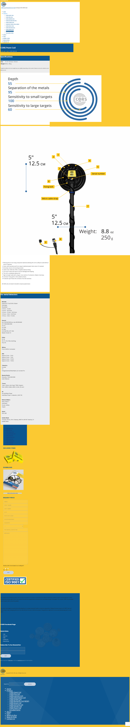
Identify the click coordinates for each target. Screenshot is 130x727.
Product (5, 13)
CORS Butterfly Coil (10, 437)
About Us (5, 636)
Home (4, 11)
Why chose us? (5, 605)
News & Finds (6, 40)
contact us (20, 660)
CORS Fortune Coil (10, 27)
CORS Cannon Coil (10, 18)
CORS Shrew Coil (10, 29)
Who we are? (5, 594)
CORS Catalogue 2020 (12, 493)
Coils (4, 634)
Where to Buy (6, 38)
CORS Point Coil (10, 31)
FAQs (4, 36)
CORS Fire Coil (9, 17)
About (4, 34)
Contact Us (6, 41)
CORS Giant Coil (10, 15)
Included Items (14, 710)
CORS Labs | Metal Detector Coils (8, 7)
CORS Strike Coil (10, 22)
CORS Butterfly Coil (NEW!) (12, 24)
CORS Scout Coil (10, 25)
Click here (10, 660)
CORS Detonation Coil (11, 20)
